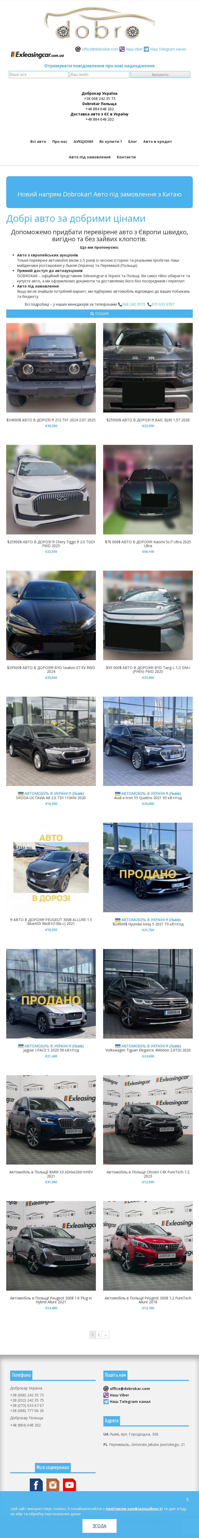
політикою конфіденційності (134, 1508)
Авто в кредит (157, 141)
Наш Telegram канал (168, 49)
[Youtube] (69, 1484)
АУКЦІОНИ (83, 141)
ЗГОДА (99, 1526)
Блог (132, 141)
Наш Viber (134, 49)
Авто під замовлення (90, 156)
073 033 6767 (163, 304)
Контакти (126, 156)
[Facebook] (36, 1484)
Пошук (101, 313)
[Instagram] (53, 1484)
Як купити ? (110, 141)
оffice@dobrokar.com (100, 49)
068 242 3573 (133, 304)
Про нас (59, 141)
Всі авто (38, 141)
